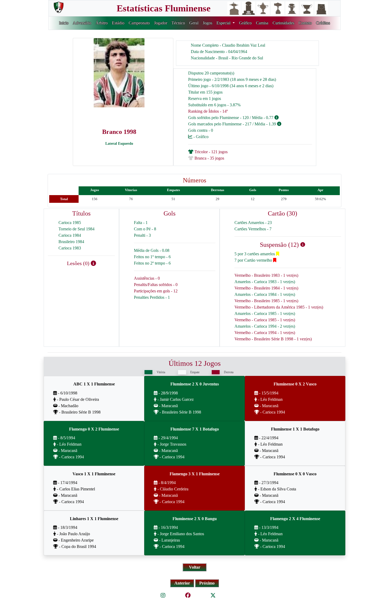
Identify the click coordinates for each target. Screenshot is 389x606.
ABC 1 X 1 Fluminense (94, 384)
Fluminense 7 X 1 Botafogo (194, 429)
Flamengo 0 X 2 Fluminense (94, 429)
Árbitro (102, 23)
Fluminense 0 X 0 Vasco (295, 474)
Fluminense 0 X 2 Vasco (295, 384)
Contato (305, 23)
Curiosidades (283, 23)
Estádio (118, 23)
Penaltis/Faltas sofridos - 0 (156, 284)
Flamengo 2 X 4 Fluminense (295, 518)
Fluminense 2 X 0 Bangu (195, 518)
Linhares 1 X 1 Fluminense (94, 518)
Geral (193, 23)
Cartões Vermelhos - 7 (253, 229)
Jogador (160, 23)
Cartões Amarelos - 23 (253, 222)
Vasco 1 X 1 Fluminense (94, 474)
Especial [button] (224, 23)
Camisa (262, 23)
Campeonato (139, 23)
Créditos (323, 23)
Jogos (207, 23)
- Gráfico (200, 136)
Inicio (64, 23)
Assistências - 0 (147, 278)
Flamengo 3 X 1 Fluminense (195, 474)
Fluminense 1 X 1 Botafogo (295, 429)
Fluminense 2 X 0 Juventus (194, 384)
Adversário (82, 23)
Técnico (178, 23)
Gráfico (245, 23)
